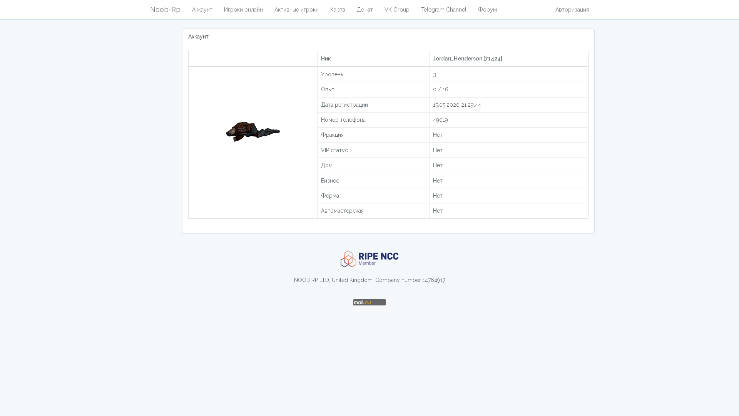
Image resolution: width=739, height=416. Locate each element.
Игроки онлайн (243, 10)
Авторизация (572, 10)
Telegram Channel (443, 10)
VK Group (397, 10)
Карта (337, 10)
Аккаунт (202, 10)
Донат (365, 10)
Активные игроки (296, 10)
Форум (487, 10)
